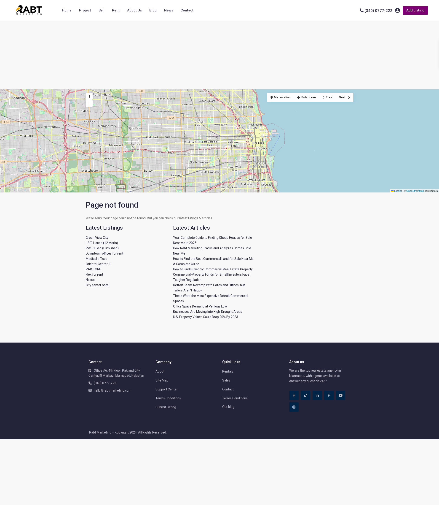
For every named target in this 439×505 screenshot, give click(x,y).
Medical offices (96, 259)
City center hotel (97, 285)
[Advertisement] (219, 55)
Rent (116, 10)
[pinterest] (329, 395)
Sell (101, 10)
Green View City (97, 237)
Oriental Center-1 (98, 264)
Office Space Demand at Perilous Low (200, 306)
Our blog (228, 407)
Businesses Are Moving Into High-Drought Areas (207, 311)
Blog (153, 10)
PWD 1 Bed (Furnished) (102, 248)
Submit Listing (165, 407)
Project (85, 10)
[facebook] (294, 395)
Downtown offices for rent (104, 253)
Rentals (227, 371)
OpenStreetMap (415, 190)
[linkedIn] (317, 395)
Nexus (90, 280)
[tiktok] (305, 395)
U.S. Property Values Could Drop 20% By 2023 (205, 317)
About (159, 371)
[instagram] (294, 407)
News (168, 10)
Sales (226, 380)
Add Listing (415, 10)
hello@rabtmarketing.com (112, 390)
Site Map (161, 380)
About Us (134, 10)
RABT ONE (93, 269)
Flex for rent (94, 274)
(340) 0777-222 (378, 10)
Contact (187, 10)
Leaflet (397, 190)
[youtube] (340, 395)
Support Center (166, 389)
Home (67, 10)
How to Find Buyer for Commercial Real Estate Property (213, 269)
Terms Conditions (168, 398)
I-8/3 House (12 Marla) (102, 243)
